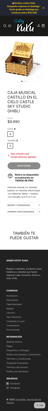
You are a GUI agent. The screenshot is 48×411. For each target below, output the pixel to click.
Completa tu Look (15, 321)
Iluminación (12, 295)
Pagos (9, 346)
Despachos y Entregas (17, 350)
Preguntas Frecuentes (17, 363)
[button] (21, 81)
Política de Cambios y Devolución (23, 354)
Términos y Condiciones (18, 358)
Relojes (10, 308)
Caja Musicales (13, 304)
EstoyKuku (20, 399)
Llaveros (10, 312)
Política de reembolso (17, 371)
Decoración (12, 300)
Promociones (13, 329)
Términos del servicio (17, 367)
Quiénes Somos (14, 341)
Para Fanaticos (13, 317)
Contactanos (12, 325)
